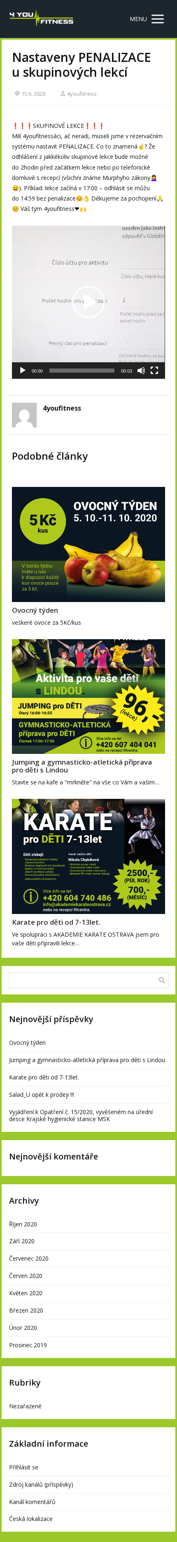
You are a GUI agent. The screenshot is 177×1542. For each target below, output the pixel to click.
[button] (88, 302)
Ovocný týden (35, 610)
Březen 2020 (26, 1310)
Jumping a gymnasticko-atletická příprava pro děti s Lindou (82, 766)
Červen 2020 (25, 1276)
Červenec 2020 (29, 1258)
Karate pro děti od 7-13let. (56, 922)
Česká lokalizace (31, 1519)
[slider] (81, 370)
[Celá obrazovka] (154, 370)
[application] (88, 302)
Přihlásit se (23, 1467)
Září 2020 (22, 1241)
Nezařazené (25, 1406)
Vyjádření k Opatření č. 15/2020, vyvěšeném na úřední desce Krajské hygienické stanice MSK (81, 1115)
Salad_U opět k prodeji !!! (41, 1094)
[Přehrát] (23, 370)
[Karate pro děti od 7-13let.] (88, 856)
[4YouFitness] (41, 19)
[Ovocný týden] (88, 544)
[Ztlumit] (141, 370)
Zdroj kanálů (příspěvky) (41, 1484)
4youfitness (82, 93)
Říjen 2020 (23, 1224)
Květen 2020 (25, 1293)
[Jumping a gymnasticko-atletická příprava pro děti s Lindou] (88, 696)
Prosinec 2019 (28, 1345)
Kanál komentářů (32, 1502)
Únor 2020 (23, 1328)
